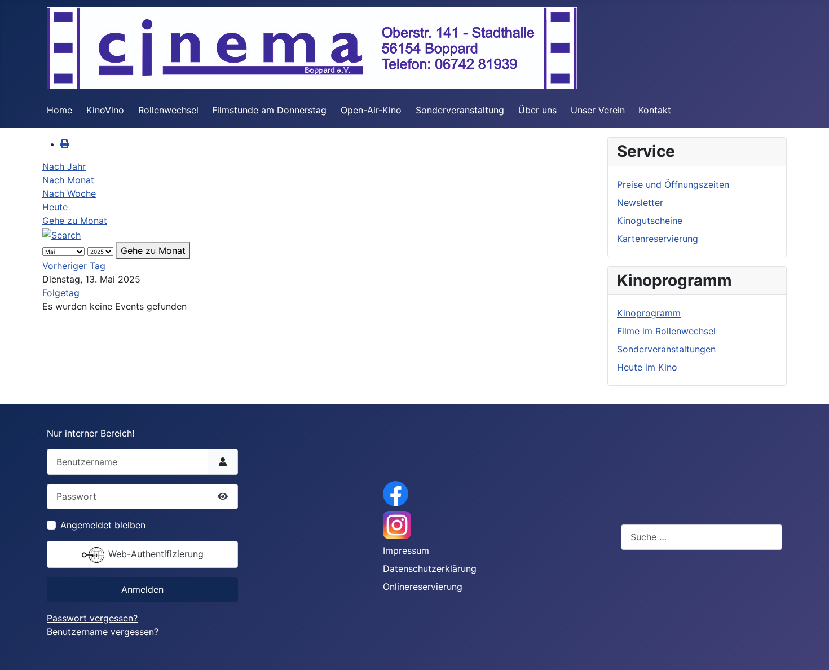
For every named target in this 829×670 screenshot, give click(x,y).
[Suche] (61, 234)
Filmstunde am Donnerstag (269, 110)
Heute (55, 207)
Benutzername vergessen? (102, 631)
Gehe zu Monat (74, 220)
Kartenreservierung (657, 238)
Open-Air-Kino (371, 110)
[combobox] (701, 537)
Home (59, 110)
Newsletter (640, 202)
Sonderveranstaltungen (666, 349)
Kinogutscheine (649, 220)
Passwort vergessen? (92, 618)
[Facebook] (395, 493)
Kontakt (654, 110)
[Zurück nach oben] (809, 649)
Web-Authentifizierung (154, 553)
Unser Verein (598, 110)
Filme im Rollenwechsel (666, 331)
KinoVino (105, 110)
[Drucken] (64, 143)
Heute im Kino (647, 367)
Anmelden (142, 589)
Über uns (537, 110)
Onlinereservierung (422, 586)
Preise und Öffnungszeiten (673, 184)
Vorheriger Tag (73, 265)
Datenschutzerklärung (430, 568)
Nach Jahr (64, 166)
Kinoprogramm (649, 313)
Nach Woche (69, 193)
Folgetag (61, 292)
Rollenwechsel (168, 110)
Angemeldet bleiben (102, 525)
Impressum (406, 550)
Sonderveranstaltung (460, 110)
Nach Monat (68, 180)
